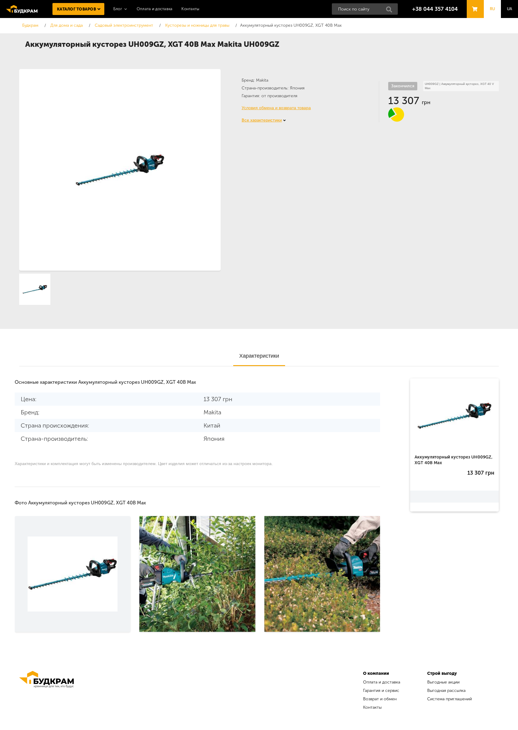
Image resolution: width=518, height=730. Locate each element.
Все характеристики (262, 120)
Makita (262, 80)
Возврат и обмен (380, 698)
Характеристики (259, 356)
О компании (376, 673)
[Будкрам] (46, 691)
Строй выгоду (442, 673)
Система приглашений (449, 698)
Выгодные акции (443, 682)
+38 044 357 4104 (435, 9)
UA (509, 9)
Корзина (474, 3)
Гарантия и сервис (381, 690)
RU (492, 9)
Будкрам (21, 9)
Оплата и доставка (154, 9)
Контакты (190, 9)
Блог (117, 9)
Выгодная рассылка (446, 690)
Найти (391, 11)
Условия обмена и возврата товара (276, 107)
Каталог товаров (76, 9)
